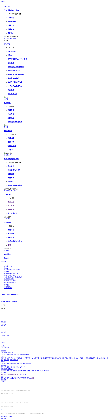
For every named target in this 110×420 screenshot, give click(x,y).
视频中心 (11, 181)
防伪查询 (11, 237)
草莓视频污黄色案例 (15, 122)
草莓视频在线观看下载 (16, 67)
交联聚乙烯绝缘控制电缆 (10, 294)
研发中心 (11, 33)
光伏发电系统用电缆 (15, 82)
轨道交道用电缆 (13, 78)
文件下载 (11, 174)
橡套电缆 (11, 90)
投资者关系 (8, 131)
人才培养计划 (12, 213)
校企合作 (11, 202)
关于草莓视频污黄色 (11, 10)
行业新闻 (11, 114)
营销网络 (7, 254)
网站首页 (7, 6)
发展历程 (11, 25)
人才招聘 (7, 194)
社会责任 (11, 178)
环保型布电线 (12, 51)
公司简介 (11, 18)
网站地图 (3, 418)
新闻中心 (7, 103)
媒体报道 (11, 118)
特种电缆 (7, 284)
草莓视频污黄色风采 (11, 159)
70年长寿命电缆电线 (15, 86)
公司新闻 (11, 110)
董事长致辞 (12, 21)
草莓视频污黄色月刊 (15, 170)
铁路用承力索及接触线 (16, 74)
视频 (9, 245)
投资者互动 (12, 146)
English (6, 258)
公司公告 (11, 150)
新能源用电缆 (12, 94)
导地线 (10, 55)
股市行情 (11, 142)
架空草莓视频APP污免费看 (17, 59)
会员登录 (3, 261)
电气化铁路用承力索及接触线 (13, 277)
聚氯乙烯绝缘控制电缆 (9, 301)
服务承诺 (11, 234)
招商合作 (11, 230)
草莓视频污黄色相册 (15, 185)
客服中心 (7, 222)
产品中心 (7, 44)
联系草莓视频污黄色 (15, 241)
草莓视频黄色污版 (14, 70)
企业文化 (11, 166)
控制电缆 (11, 63)
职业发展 (11, 209)
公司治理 (11, 138)
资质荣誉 (11, 29)
